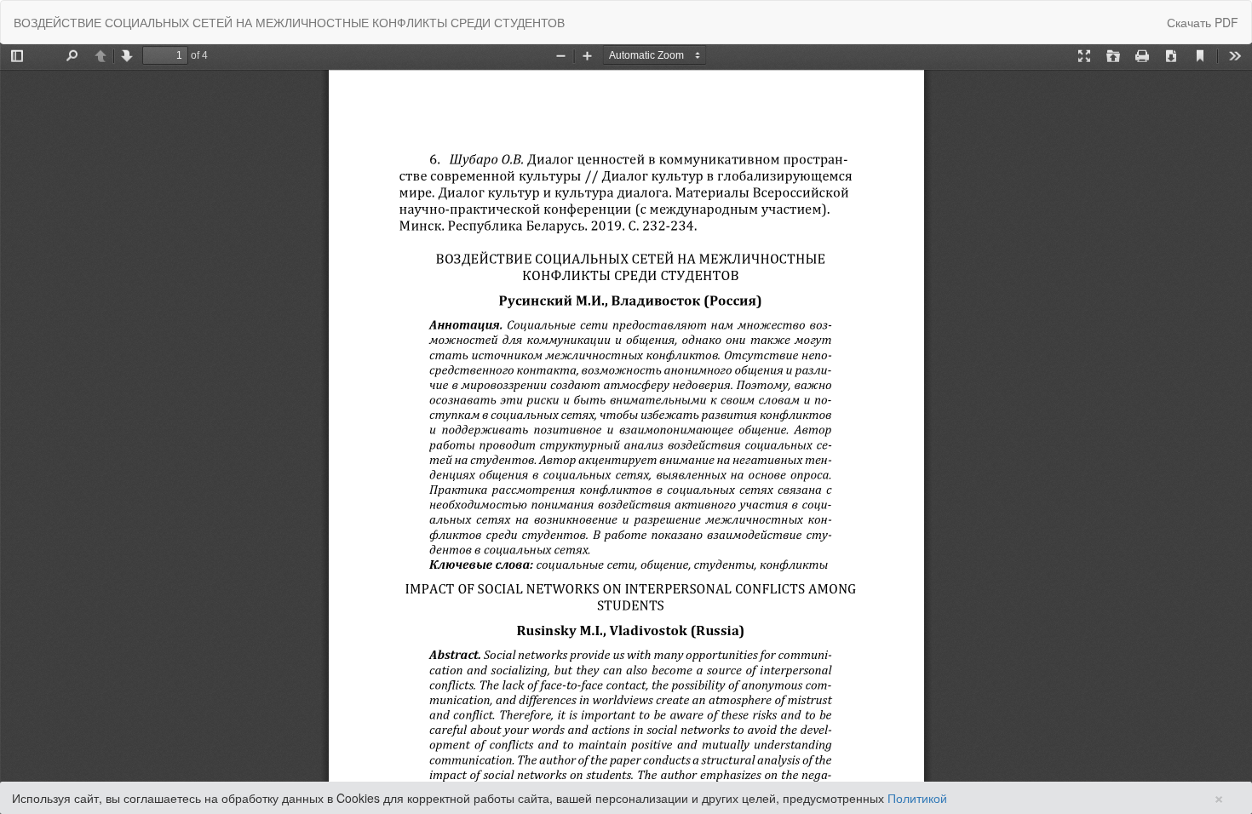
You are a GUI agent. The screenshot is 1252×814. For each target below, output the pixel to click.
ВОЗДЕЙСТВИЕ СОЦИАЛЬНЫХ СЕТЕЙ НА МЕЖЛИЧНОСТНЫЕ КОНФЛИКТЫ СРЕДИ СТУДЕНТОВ (289, 22)
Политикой (917, 797)
